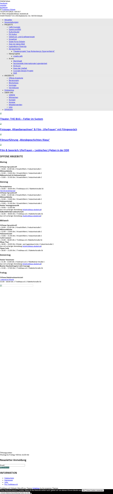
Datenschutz (9, 478)
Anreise (12, 102)
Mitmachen (13, 97)
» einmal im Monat (7, 279)
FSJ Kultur (13, 34)
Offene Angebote (16, 78)
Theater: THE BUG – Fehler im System (21, 119)
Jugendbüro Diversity (17, 46)
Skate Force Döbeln (17, 41)
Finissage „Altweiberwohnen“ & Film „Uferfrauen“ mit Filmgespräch (38, 129)
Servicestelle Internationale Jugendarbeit (30, 63)
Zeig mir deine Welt (17, 44)
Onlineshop (9, 90)
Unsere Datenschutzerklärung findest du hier (15, 493)
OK (84, 490)
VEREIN (12, 95)
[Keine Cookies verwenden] (31, 493)
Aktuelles (8, 20)
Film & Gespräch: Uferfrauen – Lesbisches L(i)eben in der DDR (34, 150)
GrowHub (13, 39)
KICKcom (17, 66)
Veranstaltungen (11, 22)
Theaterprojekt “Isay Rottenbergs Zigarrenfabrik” (34, 51)
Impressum (8, 480)
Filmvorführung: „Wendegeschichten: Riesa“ (25, 140)
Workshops (13, 83)
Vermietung (14, 87)
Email (2, 465)
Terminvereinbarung (7, 191)
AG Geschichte (15, 49)
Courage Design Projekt (23, 70)
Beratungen (14, 80)
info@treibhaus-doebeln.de (31, 209)
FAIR (15, 73)
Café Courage (14, 27)
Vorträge (12, 85)
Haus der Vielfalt (20, 68)
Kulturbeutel (14, 32)
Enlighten (36, 488)
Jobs (10, 107)
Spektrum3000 (15, 29)
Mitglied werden (15, 104)
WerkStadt (17, 61)
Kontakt (12, 100)
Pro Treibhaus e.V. (11, 484)
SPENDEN (8, 109)
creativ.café (18, 56)
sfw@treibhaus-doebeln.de (31, 216)
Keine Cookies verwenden (95, 490)
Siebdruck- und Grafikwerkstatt (22, 37)
